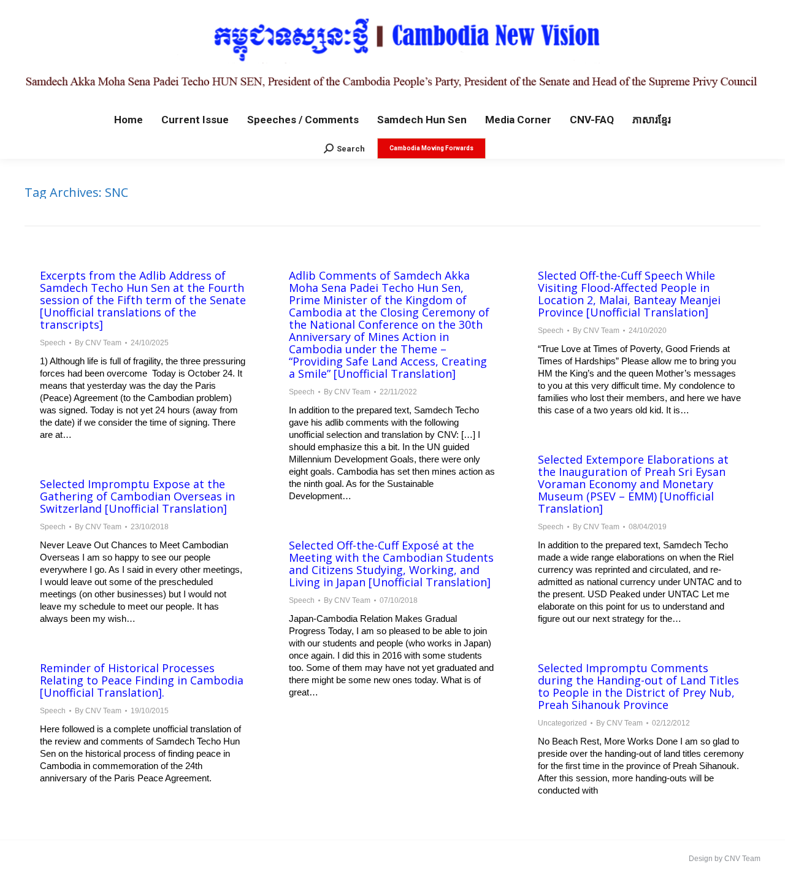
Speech (53, 343)
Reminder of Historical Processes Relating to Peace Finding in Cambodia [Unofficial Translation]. (141, 680)
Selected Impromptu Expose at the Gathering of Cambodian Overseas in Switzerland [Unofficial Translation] (137, 496)
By (98, 343)
